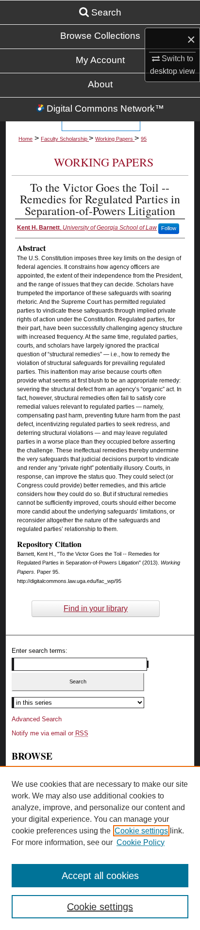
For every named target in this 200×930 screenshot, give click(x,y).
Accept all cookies (100, 875)
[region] (100, 848)
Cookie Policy (141, 842)
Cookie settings (141, 831)
